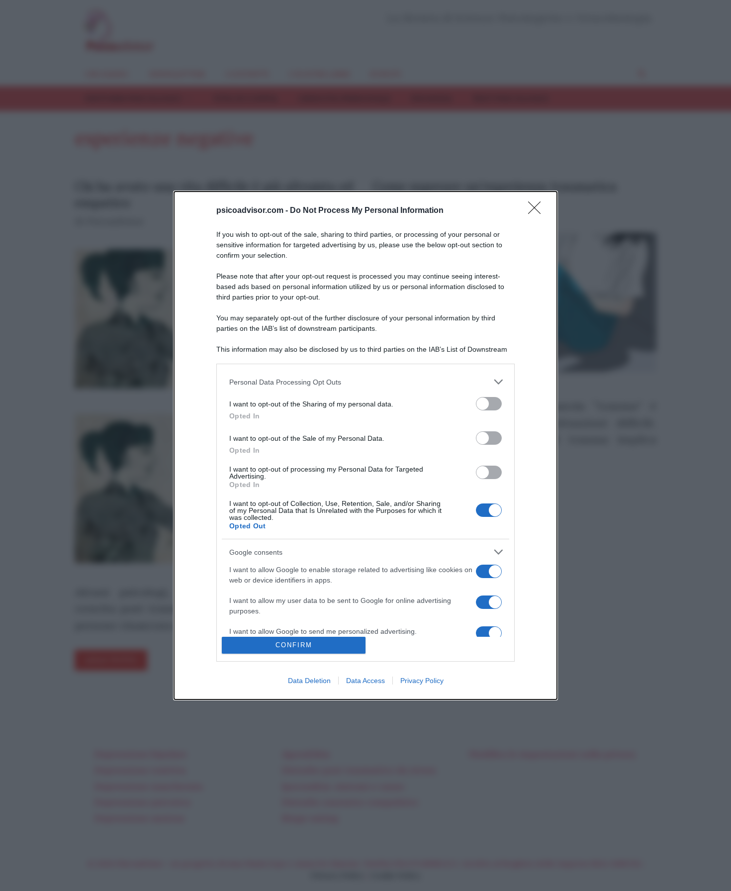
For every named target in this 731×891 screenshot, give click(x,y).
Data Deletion (309, 681)
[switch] (489, 403)
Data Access (365, 681)
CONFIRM (293, 645)
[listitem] (365, 382)
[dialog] (365, 445)
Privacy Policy (422, 681)
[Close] (537, 210)
